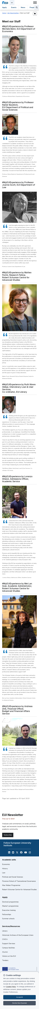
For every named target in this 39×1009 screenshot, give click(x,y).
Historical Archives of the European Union (17, 935)
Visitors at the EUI (9, 956)
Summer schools (8, 918)
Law (3, 873)
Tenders (5, 960)
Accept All (19, 997)
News (23, 7)
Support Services (8, 943)
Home (4, 13)
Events (13, 7)
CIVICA (5, 939)
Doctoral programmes (10, 902)
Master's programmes (10, 906)
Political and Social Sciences (12, 877)
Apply (4, 7)
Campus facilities (8, 948)
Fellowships (6, 914)
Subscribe (8, 835)
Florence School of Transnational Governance (19, 881)
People (32, 7)
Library (4, 931)
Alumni (5, 952)
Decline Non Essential (19, 1003)
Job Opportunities (13, 13)
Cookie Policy (11, 987)
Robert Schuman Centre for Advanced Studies (19, 889)
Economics (6, 864)
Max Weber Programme (11, 885)
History (5, 868)
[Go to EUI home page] (5, 2)
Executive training (9, 910)
